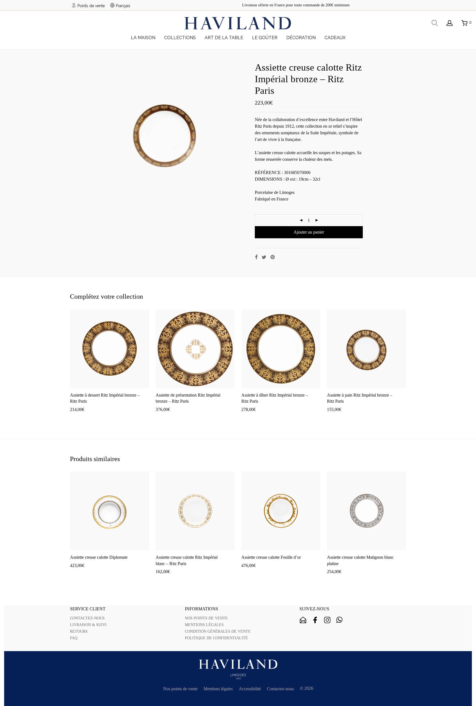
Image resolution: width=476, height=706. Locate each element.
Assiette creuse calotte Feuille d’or (271, 557)
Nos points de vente (180, 688)
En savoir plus (112, 418)
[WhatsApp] (339, 620)
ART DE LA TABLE (224, 37)
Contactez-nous (280, 688)
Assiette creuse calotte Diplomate (99, 557)
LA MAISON (143, 37)
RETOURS (79, 631)
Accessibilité (250, 688)
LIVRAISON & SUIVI (88, 625)
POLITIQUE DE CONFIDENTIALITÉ (216, 638)
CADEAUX (334, 37)
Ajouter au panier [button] (82, 418)
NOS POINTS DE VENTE (206, 618)
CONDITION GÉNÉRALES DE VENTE (218, 631)
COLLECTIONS (180, 37)
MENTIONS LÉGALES (204, 625)
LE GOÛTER (264, 37)
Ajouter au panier (309, 232)
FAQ (73, 638)
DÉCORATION (301, 37)
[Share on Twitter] (264, 257)
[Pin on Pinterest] (273, 257)
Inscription (303, 620)
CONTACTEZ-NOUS (87, 618)
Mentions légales (218, 688)
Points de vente (91, 6)
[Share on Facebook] (256, 257)
